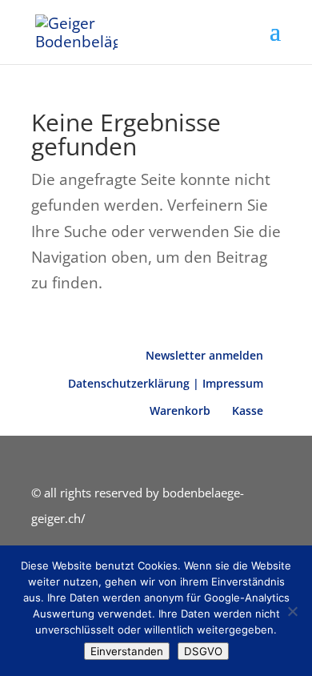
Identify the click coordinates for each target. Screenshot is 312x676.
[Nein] (292, 611)
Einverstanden (126, 651)
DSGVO (203, 651)
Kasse (247, 410)
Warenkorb (180, 410)
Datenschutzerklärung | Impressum (165, 383)
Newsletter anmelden (204, 355)
